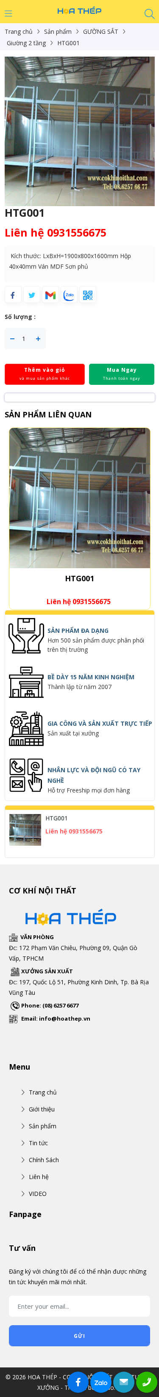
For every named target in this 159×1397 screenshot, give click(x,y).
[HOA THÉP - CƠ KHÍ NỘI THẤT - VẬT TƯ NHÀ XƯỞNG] (80, 9)
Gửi (79, 1336)
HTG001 (79, 578)
